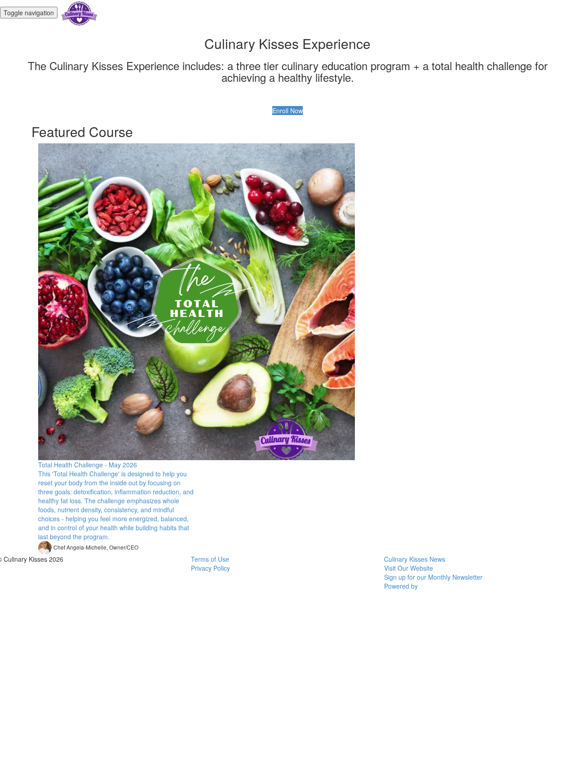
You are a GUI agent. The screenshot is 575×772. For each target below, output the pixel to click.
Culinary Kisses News (414, 559)
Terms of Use (210, 559)
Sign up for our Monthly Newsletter (433, 576)
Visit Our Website (408, 567)
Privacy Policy (210, 567)
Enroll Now (287, 110)
